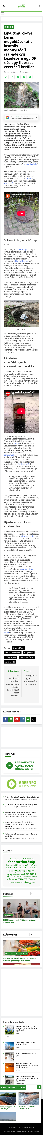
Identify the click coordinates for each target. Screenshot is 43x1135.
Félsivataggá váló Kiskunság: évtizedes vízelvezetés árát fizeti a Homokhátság (27, 1078)
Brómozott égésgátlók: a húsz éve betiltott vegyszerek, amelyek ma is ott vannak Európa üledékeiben (19, 824)
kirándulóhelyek (32, 868)
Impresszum (33, 1131)
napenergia (30, 873)
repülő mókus (26, 876)
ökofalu (33, 882)
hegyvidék (28, 652)
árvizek (28, 178)
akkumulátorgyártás (15, 859)
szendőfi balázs (33, 876)
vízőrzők (21, 882)
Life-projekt (10, 657)
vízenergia (17, 882)
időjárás (18, 865)
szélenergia (12, 879)
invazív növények (30, 865)
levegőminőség (27, 569)
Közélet (7, 1036)
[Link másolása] (12, 77)
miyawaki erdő (20, 874)
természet (24, 879)
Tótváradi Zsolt (12, 72)
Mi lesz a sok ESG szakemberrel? (26, 1053)
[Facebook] (18, 77)
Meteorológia (22, 249)
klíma (6, 632)
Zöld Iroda (10, 662)
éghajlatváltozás (11, 455)
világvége (11, 883)
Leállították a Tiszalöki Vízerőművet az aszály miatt (21, 805)
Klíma (16, 443)
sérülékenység (23, 464)
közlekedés (9, 183)
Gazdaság (9, 27)
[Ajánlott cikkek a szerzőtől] (6, 77)
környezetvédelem (21, 871)
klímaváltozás (21, 261)
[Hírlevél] (30, 77)
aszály (26, 858)
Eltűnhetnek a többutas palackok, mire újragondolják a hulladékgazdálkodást (27, 1110)
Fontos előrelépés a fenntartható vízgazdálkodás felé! (22, 797)
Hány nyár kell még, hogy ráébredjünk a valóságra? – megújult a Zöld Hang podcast (27, 1065)
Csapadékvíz (18, 648)
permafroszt (17, 876)
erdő (31, 858)
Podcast (8, 915)
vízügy (28, 882)
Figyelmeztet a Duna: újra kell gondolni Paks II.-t (25, 1043)
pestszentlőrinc (27, 657)
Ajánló (17, 1033)
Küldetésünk (14, 1127)
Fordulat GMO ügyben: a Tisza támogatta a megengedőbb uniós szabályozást (26, 1028)
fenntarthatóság (30, 164)
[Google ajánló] (24, 77)
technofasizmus (33, 879)
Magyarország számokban (16, 954)
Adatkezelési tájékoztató (15, 1131)
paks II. (9, 876)
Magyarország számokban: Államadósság (21, 958)
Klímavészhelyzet (20, 1083)
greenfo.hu (13, 799)
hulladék (10, 864)
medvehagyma (11, 874)
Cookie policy (28, 1127)
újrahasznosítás (28, 536)
